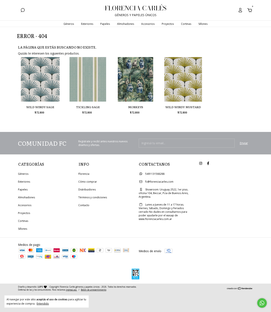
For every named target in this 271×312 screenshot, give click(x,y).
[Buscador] (22, 11)
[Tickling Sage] (88, 79)
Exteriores (87, 24)
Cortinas (186, 24)
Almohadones (125, 24)
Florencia (83, 174)
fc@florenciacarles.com (159, 181)
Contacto (83, 205)
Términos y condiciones (92, 197)
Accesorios (148, 24)
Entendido (43, 303)
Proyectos (168, 24)
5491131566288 (155, 174)
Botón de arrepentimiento (93, 289)
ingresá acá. (71, 289)
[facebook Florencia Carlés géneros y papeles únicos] (208, 163)
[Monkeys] (135, 79)
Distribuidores (87, 189)
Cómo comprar (87, 181)
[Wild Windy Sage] (40, 79)
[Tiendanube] (240, 289)
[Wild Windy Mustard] (183, 79)
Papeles (105, 24)
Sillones (202, 24)
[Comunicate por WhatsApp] (262, 303)
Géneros (69, 24)
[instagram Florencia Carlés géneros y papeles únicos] (200, 163)
